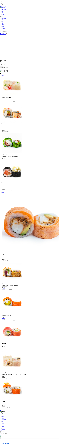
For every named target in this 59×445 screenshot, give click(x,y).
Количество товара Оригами (6, 348)
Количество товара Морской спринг (7, 378)
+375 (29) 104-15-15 (3, 34)
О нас (2, 27)
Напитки (3, 24)
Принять (7, 443)
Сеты (2, 19)
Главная (1, 35)
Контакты (3, 28)
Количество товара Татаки (5, 260)
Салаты (3, 421)
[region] (29, 442)
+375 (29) (3, 6)
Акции (3, 25)
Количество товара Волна (5, 407)
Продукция (4, 35)
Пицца (3, 11)
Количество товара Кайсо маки (6, 160)
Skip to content (2, 0)
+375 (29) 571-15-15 (3, 33)
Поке (2, 12)
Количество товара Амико (5, 190)
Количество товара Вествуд (5, 131)
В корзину (2, 66)
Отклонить (3, 443)
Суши (3, 10)
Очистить (3, 129)
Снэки (3, 13)
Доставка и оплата (4, 427)
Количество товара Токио (3, 67)
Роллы (3, 8)
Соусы (3, 14)
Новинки (3, 26)
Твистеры (3, 420)
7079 (1, 32)
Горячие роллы (4, 9)
